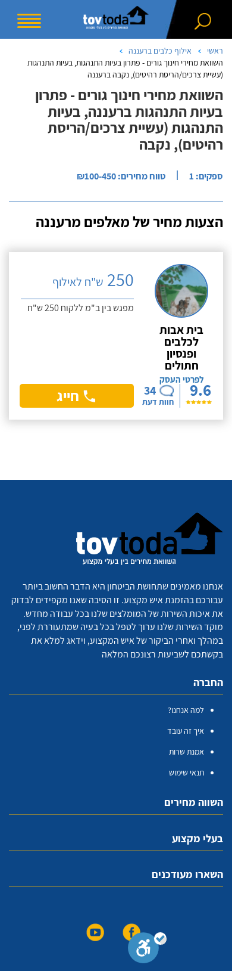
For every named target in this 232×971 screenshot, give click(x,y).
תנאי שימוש (186, 772)
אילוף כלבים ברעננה (160, 50)
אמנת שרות (186, 751)
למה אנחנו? (186, 710)
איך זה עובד (185, 730)
